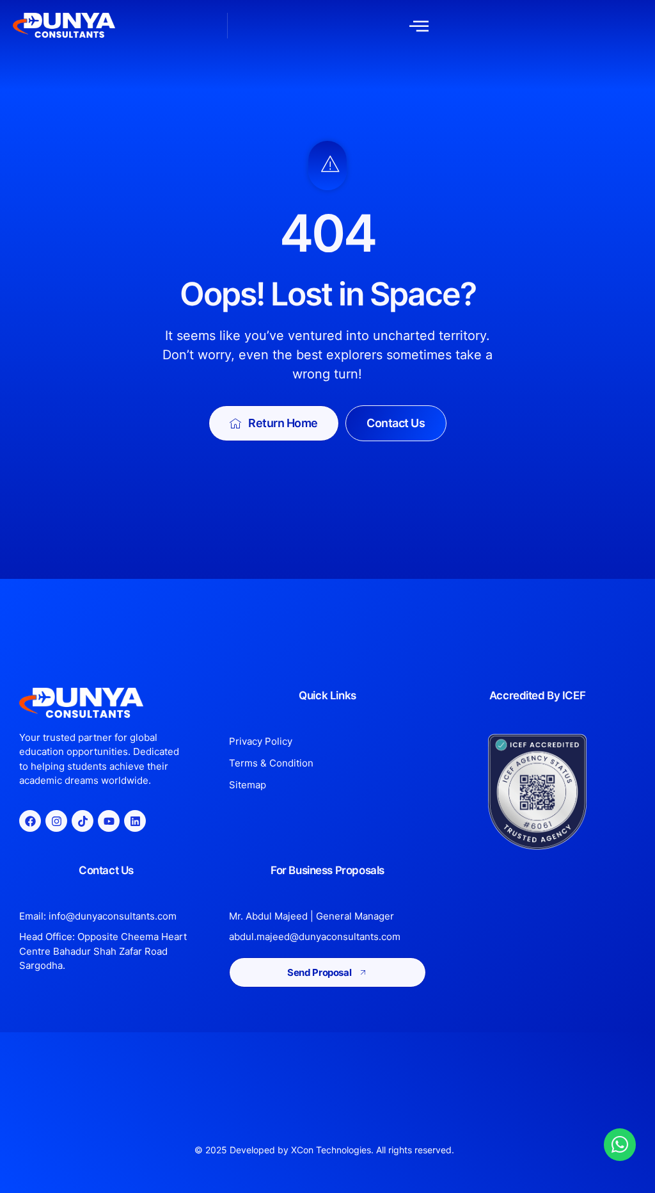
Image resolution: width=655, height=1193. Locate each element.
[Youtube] (109, 821)
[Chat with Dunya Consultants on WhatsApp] (619, 1144)
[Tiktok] (82, 821)
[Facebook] (30, 821)
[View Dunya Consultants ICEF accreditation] (537, 792)
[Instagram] (56, 821)
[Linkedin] (135, 821)
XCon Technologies (331, 1149)
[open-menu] (419, 25)
